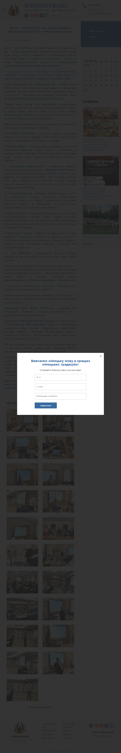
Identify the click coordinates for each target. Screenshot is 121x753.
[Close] (100, 356)
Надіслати (45, 405)
